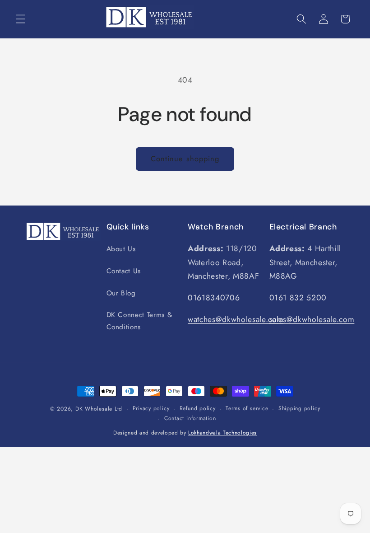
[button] (21, 19)
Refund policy (198, 408)
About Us (121, 249)
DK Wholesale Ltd (98, 409)
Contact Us (123, 271)
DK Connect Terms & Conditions (139, 321)
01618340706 (214, 298)
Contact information (190, 418)
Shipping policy (299, 408)
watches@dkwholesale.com (235, 319)
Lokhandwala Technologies (222, 433)
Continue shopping (185, 158)
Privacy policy (151, 408)
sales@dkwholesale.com (312, 319)
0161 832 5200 (298, 298)
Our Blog (121, 293)
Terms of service (247, 408)
